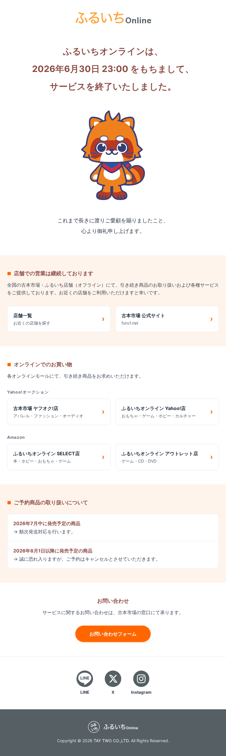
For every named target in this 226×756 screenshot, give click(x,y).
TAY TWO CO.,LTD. (112, 740)
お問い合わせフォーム (113, 634)
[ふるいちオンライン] (113, 17)
